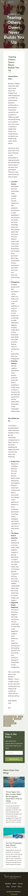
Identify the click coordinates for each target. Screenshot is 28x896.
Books (14, 883)
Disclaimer (14, 894)
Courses (20, 883)
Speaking (8, 883)
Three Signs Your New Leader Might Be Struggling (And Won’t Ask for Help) (14, 796)
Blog (7, 886)
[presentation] (14, 782)
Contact (13, 886)
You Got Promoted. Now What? (14, 844)
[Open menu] (25, 2)
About (20, 886)
